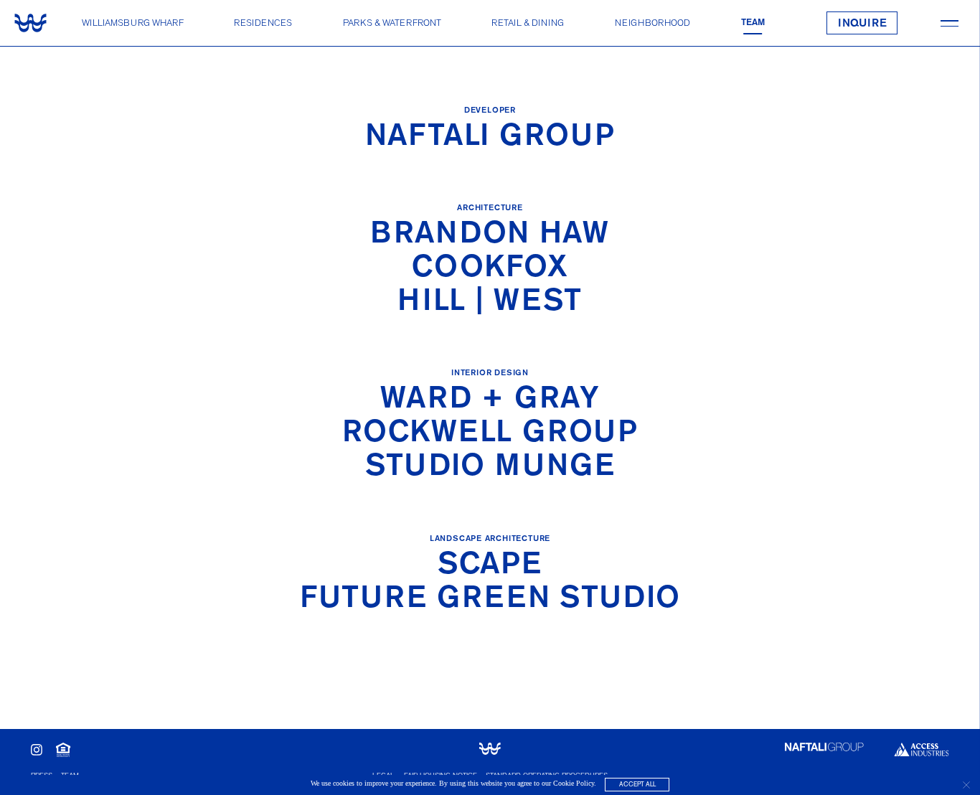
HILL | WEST (489, 302)
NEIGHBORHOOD (652, 23)
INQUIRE (862, 23)
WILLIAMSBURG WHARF (133, 23)
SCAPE (490, 565)
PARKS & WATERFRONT (392, 23)
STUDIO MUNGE (490, 467)
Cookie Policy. (574, 784)
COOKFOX (490, 268)
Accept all (637, 785)
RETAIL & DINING (527, 23)
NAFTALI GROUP (490, 137)
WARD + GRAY (490, 400)
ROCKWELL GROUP (490, 433)
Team (753, 22)
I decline (966, 785)
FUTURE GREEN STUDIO (490, 599)
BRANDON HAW (489, 235)
